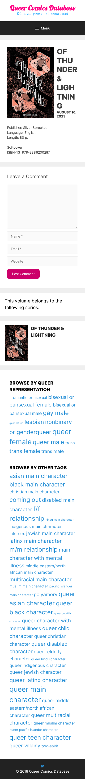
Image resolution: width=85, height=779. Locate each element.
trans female (24, 451)
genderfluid (16, 423)
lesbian (34, 421)
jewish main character (50, 533)
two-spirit (50, 746)
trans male (52, 451)
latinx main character (35, 541)
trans (70, 442)
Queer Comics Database (42, 7)
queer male (48, 442)
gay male (56, 412)
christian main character (34, 491)
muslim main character (28, 586)
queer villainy (24, 746)
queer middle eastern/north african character (39, 708)
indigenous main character (35, 526)
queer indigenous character (37, 665)
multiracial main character (40, 579)
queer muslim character (54, 723)
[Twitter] (42, 766)
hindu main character (59, 519)
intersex (17, 533)
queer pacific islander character (33, 730)
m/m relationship (33, 549)
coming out (25, 499)
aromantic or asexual (28, 397)
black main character (37, 484)
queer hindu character (48, 659)
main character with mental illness (39, 558)
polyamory (45, 594)
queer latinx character (38, 680)
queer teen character (40, 737)
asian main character (38, 475)
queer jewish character (35, 672)
